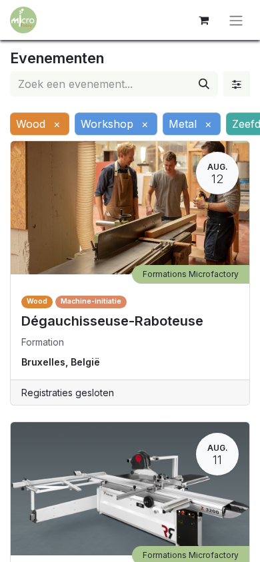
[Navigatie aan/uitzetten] (236, 20)
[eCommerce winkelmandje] (203, 20)
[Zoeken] (204, 84)
